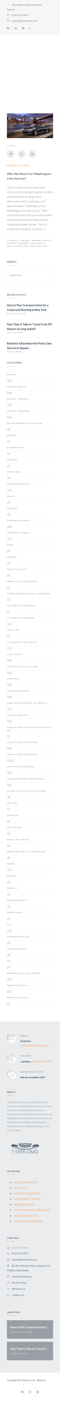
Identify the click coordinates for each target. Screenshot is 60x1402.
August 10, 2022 (18, 165)
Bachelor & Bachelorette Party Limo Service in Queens (29, 346)
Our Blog (36, 246)
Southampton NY (17, 900)
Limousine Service (18, 691)
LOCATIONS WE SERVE (28, 1221)
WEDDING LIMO (24, 1204)
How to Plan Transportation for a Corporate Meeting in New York (27, 307)
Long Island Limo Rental (22, 742)
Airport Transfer (18, 243)
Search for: (16, 275)
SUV (45, 246)
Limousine (13, 679)
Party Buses (14, 827)
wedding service (17, 985)
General (12, 557)
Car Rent (12, 460)
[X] (21, 154)
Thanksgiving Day (18, 937)
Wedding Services (18, 997)
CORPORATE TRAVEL (27, 1199)
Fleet (10, 545)
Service (11, 876)
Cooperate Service (18, 520)
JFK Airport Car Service (21, 606)
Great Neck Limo (17, 569)
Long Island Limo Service (22, 754)
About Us (41, 1380)
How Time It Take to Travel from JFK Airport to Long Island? (29, 327)
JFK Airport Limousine (20, 618)
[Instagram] (15, 28)
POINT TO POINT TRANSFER (32, 1210)
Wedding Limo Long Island (23, 973)
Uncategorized (16, 949)
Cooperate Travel (18, 533)
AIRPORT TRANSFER (27, 1193)
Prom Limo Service (18, 839)
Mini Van (12, 803)
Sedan (10, 864)
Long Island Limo (17, 246)
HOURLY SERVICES (26, 1215)
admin (14, 240)
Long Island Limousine (21, 766)
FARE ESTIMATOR (25, 1182)
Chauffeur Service (18, 484)
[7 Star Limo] (18, 62)
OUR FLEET (21, 1188)
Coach (11, 496)
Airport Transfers (18, 411)
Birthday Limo (15, 447)
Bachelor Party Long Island (24, 423)
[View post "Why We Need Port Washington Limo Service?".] (30, 125)
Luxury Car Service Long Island (26, 791)
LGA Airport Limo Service (22, 642)
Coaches (12, 508)
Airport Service (41, 240)
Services (12, 888)
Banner (11, 435)
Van (9, 961)
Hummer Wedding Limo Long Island (29, 593)
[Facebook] (8, 28)
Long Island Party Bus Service (25, 779)
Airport (25, 240)
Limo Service (38, 243)
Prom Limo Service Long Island (26, 851)
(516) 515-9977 (43, 1061)
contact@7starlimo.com (34, 1045)
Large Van (13, 630)
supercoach (14, 912)
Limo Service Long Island (22, 666)
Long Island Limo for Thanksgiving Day (29, 728)
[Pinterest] (23, 28)
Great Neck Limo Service (22, 581)
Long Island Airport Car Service (27, 703)
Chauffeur (14, 472)
